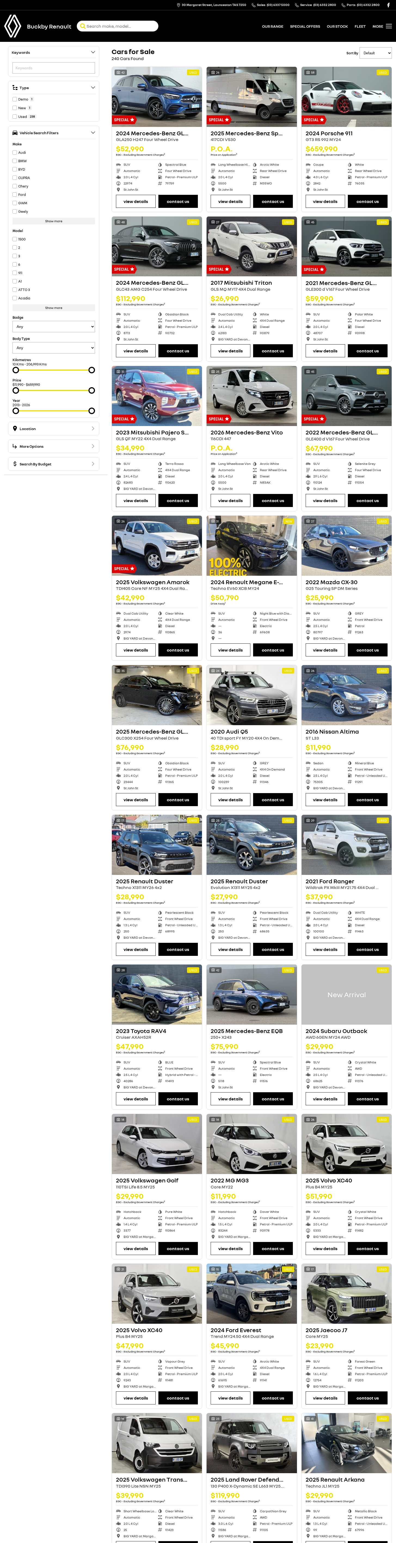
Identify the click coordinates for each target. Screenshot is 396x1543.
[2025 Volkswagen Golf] (157, 1144)
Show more (53, 221)
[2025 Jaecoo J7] (347, 1294)
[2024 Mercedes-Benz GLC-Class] (157, 247)
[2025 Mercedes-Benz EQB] (252, 995)
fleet (360, 26)
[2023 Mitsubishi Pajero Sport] (157, 396)
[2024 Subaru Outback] (347, 995)
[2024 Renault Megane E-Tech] (252, 546)
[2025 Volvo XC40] (347, 1144)
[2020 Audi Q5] (252, 695)
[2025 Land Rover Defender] (252, 1443)
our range (272, 26)
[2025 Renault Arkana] (347, 1443)
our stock (337, 26)
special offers (305, 26)
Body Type (21, 338)
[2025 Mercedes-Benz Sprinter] (252, 97)
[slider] (16, 370)
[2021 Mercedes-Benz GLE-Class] (347, 247)
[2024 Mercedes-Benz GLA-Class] (157, 97)
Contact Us (178, 201)
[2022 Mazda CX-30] (347, 546)
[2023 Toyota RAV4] (157, 995)
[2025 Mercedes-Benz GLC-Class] (157, 695)
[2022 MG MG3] (252, 1144)
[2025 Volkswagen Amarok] (157, 546)
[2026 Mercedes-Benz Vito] (252, 396)
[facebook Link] (388, 5)
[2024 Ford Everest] (252, 1294)
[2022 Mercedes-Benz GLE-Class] (347, 396)
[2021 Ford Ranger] (347, 845)
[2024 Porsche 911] (347, 97)
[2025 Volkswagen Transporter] (157, 1443)
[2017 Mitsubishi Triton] (252, 247)
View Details (136, 201)
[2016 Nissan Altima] (347, 695)
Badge (18, 317)
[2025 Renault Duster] (157, 845)
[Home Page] (13, 26)
